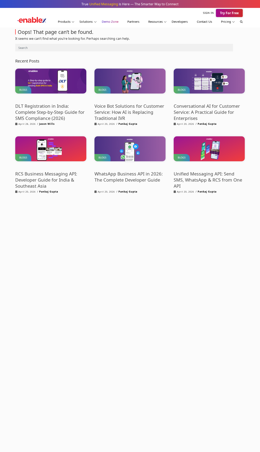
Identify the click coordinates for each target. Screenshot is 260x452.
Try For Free (229, 13)
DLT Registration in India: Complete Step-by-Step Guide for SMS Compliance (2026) (49, 112)
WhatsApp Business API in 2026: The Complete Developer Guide (128, 177)
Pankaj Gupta (127, 124)
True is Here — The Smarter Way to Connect (130, 4)
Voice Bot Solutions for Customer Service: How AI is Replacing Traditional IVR (129, 112)
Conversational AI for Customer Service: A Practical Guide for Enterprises (207, 112)
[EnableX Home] (31, 21)
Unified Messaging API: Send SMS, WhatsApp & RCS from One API (208, 180)
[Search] (239, 22)
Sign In (208, 13)
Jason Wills (47, 124)
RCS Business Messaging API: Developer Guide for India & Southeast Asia (46, 180)
